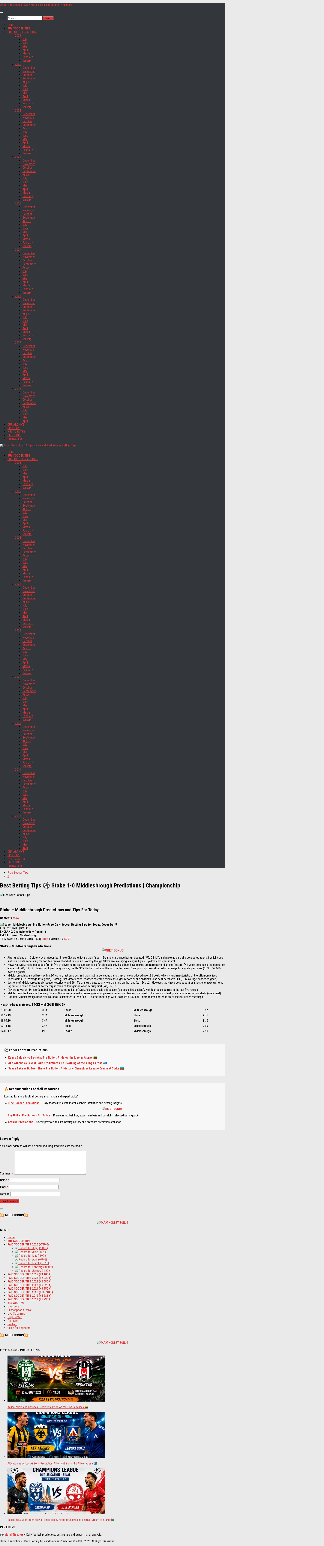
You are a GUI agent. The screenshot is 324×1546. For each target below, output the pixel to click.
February (27, 57)
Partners (13, 1320)
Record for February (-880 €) (35, 1267)
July (24, 39)
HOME (11, 25)
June (25, 43)
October (27, 75)
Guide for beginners (19, 1328)
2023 (18, 157)
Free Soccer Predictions (23, 1103)
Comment (7, 1173)
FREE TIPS (14, 428)
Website (5, 1194)
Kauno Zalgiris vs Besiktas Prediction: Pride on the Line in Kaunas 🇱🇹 (52, 1057)
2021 (18, 249)
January (27, 60)
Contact (12, 1324)
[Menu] (1, 12)
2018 (18, 389)
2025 (18, 64)
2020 (18, 296)
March (26, 53)
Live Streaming (16, 1313)
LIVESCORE (14, 435)
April (25, 50)
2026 (18, 35)
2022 (18, 203)
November (28, 71)
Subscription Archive (20, 1310)
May (24, 46)
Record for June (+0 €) (32, 1252)
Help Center (15, 1317)
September (29, 78)
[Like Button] (1, 1036)
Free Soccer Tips (18, 872)
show (16, 918)
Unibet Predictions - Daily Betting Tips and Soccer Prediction (36, 5)
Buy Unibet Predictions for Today (29, 1115)
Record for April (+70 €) (32, 1259)
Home (11, 1237)
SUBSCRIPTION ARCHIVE (23, 32)
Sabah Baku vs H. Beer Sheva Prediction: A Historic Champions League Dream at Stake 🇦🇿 (66, 1068)
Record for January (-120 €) (35, 1271)
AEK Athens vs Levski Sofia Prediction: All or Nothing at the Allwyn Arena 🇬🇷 (57, 1063)
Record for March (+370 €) (34, 1263)
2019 (18, 342)
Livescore (13, 1306)
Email (4, 1187)
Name (4, 1180)
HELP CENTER (16, 432)
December (28, 67)
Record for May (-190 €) (32, 1255)
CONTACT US (15, 439)
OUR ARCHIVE (16, 424)
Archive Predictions (20, 1122)
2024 (18, 110)
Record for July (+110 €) (33, 1248)
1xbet (44, 939)
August (26, 82)
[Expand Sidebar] (1, 1208)
